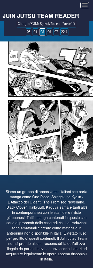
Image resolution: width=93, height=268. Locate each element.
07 (56, 32)
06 (49, 32)
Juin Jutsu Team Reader (41, 15)
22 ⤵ (64, 32)
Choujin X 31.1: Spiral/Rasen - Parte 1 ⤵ (46, 24)
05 (42, 32)
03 (28, 32)
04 (35, 32)
